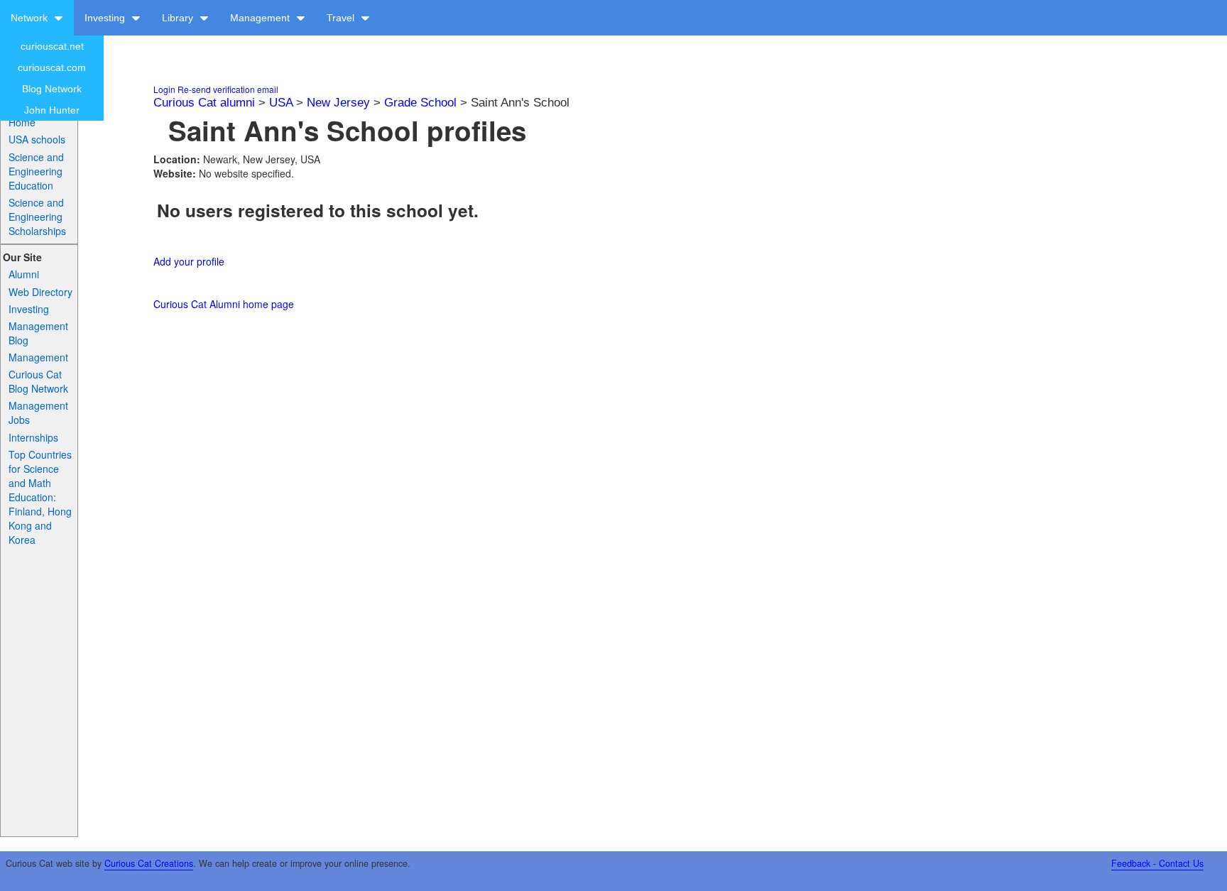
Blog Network (52, 88)
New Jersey (338, 102)
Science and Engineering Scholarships (37, 216)
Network (30, 17)
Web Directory (40, 292)
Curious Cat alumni (204, 102)
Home (22, 122)
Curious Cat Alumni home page (223, 304)
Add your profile (188, 261)
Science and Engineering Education (36, 171)
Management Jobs (38, 412)
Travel (342, 17)
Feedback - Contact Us (1157, 863)
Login (164, 89)
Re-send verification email (228, 89)
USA (281, 102)
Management (261, 17)
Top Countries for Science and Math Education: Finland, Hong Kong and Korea (40, 497)
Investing (106, 17)
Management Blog (38, 333)
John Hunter (52, 110)
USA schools (37, 139)
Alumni (24, 274)
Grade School (420, 102)
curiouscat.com (52, 67)
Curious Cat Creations (148, 863)
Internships (33, 437)
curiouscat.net (52, 46)
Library (179, 17)
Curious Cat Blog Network (38, 381)
